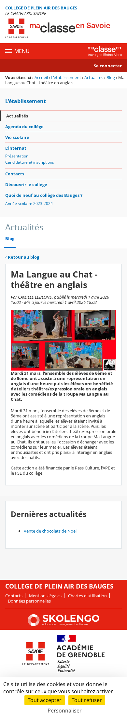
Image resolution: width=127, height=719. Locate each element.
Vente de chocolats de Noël (50, 531)
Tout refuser (87, 700)
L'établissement (66, 77)
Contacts (14, 174)
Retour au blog (22, 257)
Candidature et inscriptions (29, 162)
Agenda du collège (24, 126)
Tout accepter (45, 700)
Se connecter (108, 66)
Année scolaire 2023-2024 (29, 203)
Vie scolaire (17, 137)
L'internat (15, 148)
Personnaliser (65, 710)
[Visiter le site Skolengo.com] (63, 625)
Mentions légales (45, 595)
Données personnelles (29, 601)
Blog (110, 77)
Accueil (41, 77)
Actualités (93, 77)
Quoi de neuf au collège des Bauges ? (43, 195)
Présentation (16, 156)
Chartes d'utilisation (87, 595)
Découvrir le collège (26, 184)
